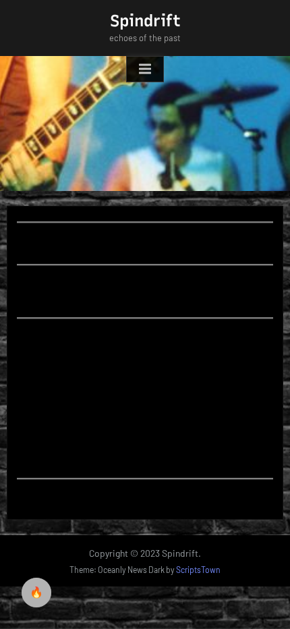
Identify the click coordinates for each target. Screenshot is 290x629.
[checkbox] (36, 592)
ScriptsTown (198, 569)
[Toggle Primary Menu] (145, 69)
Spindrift (145, 20)
